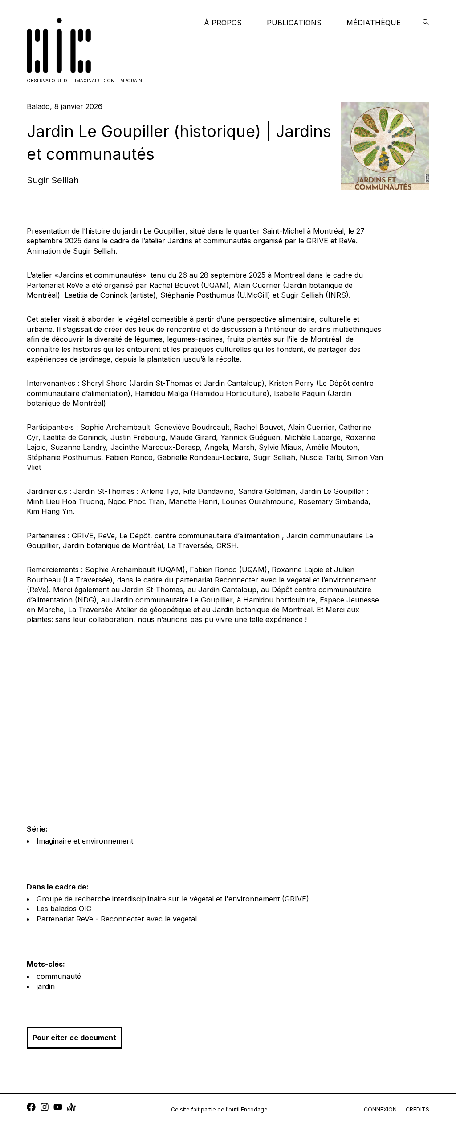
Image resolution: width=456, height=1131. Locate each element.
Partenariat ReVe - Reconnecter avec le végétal (117, 918)
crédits (417, 1109)
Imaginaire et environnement (85, 840)
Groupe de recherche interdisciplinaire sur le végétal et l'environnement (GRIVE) (173, 898)
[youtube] (57, 1108)
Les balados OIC (64, 908)
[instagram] (44, 1108)
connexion (380, 1109)
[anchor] (71, 1108)
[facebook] (31, 1108)
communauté (59, 976)
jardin (46, 986)
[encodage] (425, 23)
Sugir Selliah (53, 180)
